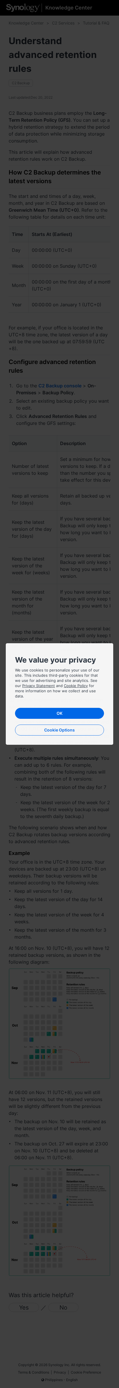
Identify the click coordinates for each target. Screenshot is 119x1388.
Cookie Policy (76, 685)
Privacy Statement (38, 685)
